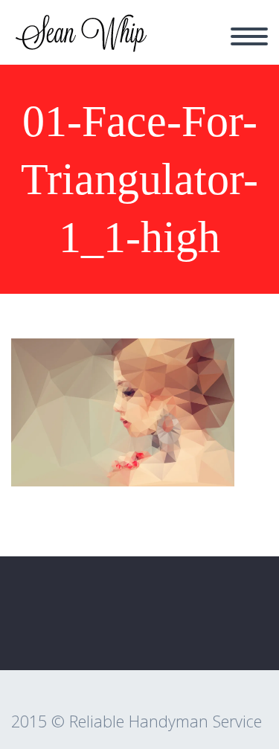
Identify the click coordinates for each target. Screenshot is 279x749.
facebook (238, 626)
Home (183, 45)
